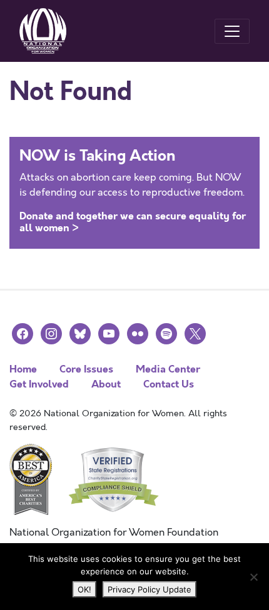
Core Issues (86, 369)
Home (23, 369)
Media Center (168, 369)
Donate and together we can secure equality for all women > (132, 222)
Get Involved (39, 384)
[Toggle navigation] (232, 31)
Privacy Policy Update (149, 589)
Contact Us (168, 384)
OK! (84, 589)
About (106, 384)
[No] (253, 577)
